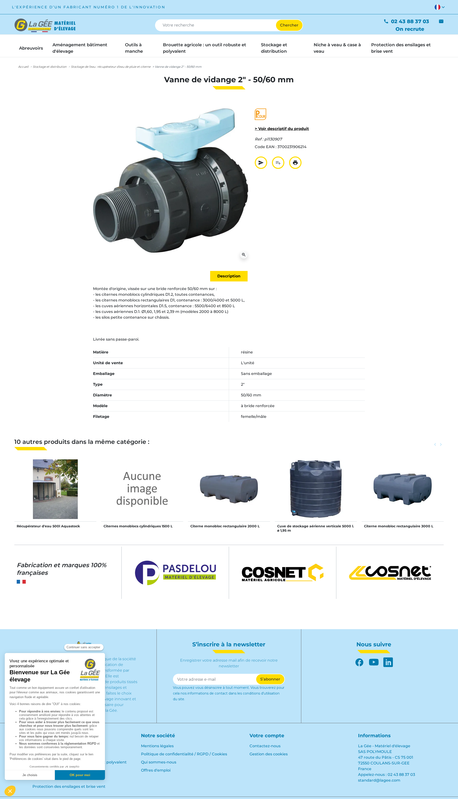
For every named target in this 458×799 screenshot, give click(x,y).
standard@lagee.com (379, 780)
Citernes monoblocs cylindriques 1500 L (138, 526)
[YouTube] (374, 662)
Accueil (23, 66)
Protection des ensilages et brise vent (68, 786)
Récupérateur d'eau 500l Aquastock (48, 526)
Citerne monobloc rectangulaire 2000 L (225, 526)
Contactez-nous (265, 746)
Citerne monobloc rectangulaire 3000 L (398, 526)
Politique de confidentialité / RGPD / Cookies (184, 754)
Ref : (259, 139)
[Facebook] (359, 662)
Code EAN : (265, 147)
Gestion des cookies (269, 754)
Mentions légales (157, 746)
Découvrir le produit (55, 494)
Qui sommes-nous (158, 762)
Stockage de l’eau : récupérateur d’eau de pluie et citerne (111, 66)
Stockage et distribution (50, 66)
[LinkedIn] (388, 662)
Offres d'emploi (156, 770)
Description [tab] (228, 276)
